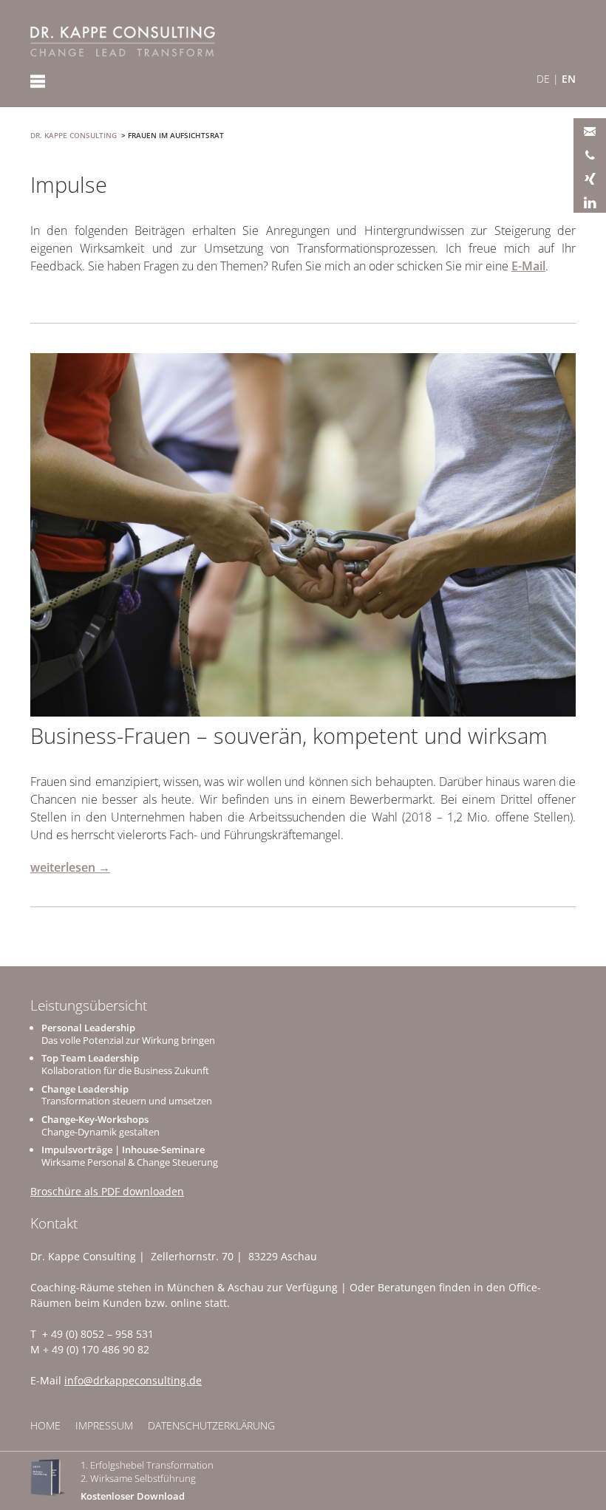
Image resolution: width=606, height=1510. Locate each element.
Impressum (104, 1425)
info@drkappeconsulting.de (133, 1380)
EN (569, 79)
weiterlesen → (70, 867)
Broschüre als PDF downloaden (107, 1191)
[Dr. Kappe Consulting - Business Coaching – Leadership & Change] (122, 41)
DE (543, 79)
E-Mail (528, 266)
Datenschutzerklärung (211, 1425)
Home (45, 1425)
